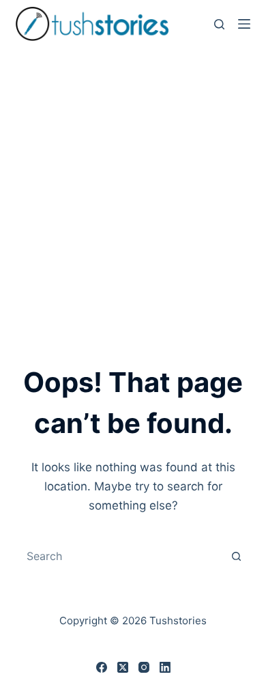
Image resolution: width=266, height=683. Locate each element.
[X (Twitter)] (122, 667)
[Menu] (244, 24)
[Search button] (237, 556)
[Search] (219, 24)
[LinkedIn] (165, 667)
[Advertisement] (133, 188)
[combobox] (119, 556)
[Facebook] (101, 667)
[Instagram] (143, 667)
